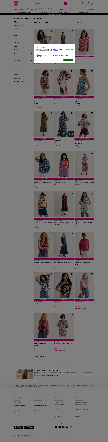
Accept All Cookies (68, 60)
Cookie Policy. (54, 50)
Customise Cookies (39, 60)
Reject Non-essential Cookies (57, 60)
